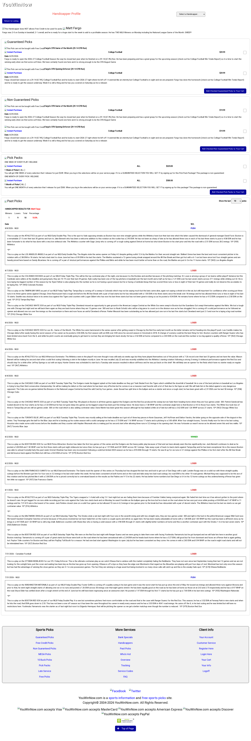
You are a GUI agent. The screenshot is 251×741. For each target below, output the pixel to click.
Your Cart (206, 659)
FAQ (125, 676)
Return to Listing (11, 21)
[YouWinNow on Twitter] (135, 691)
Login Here (206, 654)
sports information (122, 698)
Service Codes (125, 671)
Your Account (206, 637)
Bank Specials (125, 637)
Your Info (206, 665)
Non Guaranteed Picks (44, 648)
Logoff (206, 671)
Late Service (44, 671)
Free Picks (44, 676)
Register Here (206, 648)
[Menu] (246, 4)
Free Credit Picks (44, 643)
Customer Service (206, 643)
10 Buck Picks (44, 659)
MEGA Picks (44, 654)
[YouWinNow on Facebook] (118, 691)
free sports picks (154, 698)
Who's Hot (125, 654)
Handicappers (125, 643)
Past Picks (125, 648)
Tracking (125, 665)
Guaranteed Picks (45, 637)
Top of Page (127, 728)
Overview (125, 659)
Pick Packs (44, 665)
